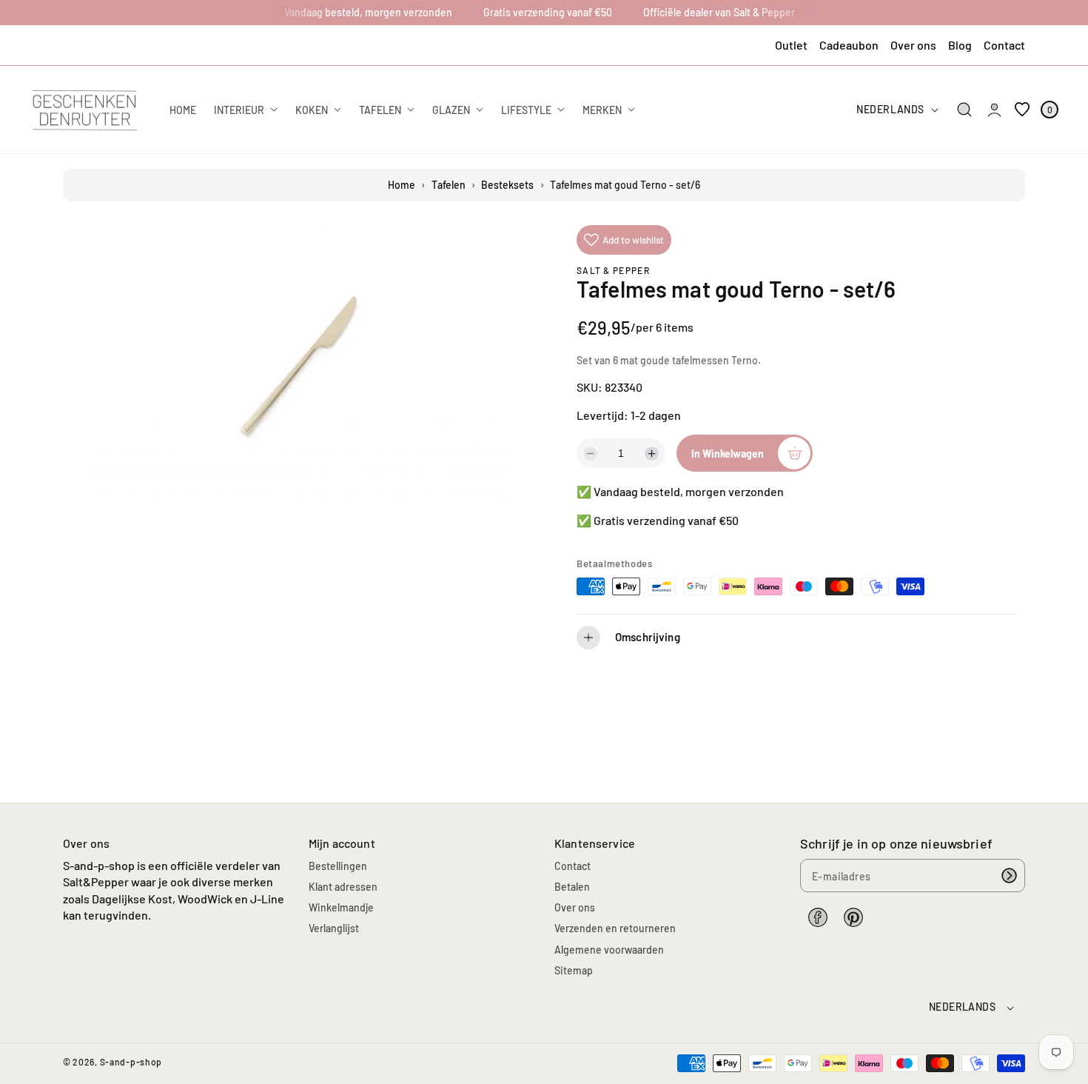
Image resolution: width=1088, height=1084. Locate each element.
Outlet (791, 45)
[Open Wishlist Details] (1022, 110)
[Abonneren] (1009, 875)
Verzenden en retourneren (615, 928)
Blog (960, 45)
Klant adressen (343, 886)
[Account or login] (994, 110)
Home (401, 184)
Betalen (572, 886)
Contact (1004, 45)
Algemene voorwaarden (609, 949)
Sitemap (573, 970)
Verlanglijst (334, 928)
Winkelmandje (341, 907)
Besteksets (507, 184)
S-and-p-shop (131, 1062)
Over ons (913, 45)
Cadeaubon (849, 45)
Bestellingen (338, 866)
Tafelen (448, 184)
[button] (965, 110)
